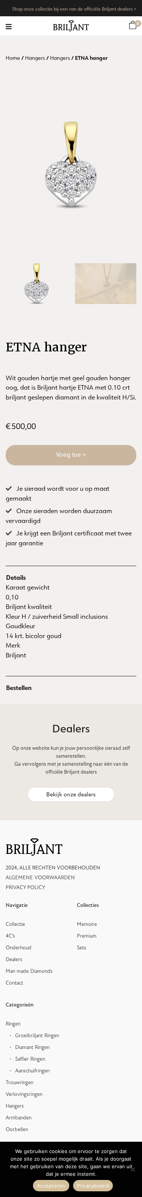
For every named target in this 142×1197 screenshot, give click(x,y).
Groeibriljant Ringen (37, 1035)
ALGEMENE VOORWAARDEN (40, 877)
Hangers (35, 58)
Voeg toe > (71, 454)
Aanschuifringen (32, 1070)
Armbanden (18, 1117)
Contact (14, 983)
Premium (87, 936)
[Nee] (132, 1169)
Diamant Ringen (32, 1047)
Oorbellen (17, 1129)
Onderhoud (18, 947)
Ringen (13, 1024)
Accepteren (51, 1186)
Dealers (14, 959)
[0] (132, 25)
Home (13, 58)
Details (16, 577)
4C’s (10, 936)
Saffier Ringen (30, 1059)
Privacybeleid (93, 1186)
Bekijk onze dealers (71, 794)
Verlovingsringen (24, 1094)
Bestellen (19, 687)
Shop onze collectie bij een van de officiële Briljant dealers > (74, 9)
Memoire (87, 924)
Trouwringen (19, 1082)
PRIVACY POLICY (25, 887)
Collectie (15, 924)
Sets (81, 947)
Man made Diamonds (29, 971)
